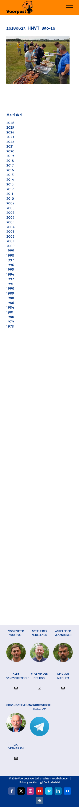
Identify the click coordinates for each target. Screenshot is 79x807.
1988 (10, 298)
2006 (10, 218)
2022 (10, 142)
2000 (10, 246)
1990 (10, 288)
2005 (10, 222)
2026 (10, 123)
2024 (10, 132)
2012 (10, 189)
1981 (9, 312)
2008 (10, 208)
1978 (10, 326)
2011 (9, 194)
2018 (10, 161)
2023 (10, 137)
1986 (10, 303)
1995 (10, 270)
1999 (10, 251)
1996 (10, 265)
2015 (10, 175)
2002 (10, 236)
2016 (10, 170)
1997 (10, 260)
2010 (10, 199)
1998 (10, 255)
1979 (10, 322)
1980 (10, 317)
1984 (10, 307)
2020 (10, 151)
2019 (10, 156)
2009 (10, 203)
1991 (9, 284)
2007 (10, 213)
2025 (10, 127)
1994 (10, 274)
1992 (10, 279)
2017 (10, 165)
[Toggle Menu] (70, 7)
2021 (10, 146)
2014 (10, 180)
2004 (10, 227)
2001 (10, 241)
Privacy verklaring (30, 782)
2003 (10, 232)
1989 (10, 293)
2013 (9, 184)
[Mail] (16, 688)
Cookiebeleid (52, 782)
